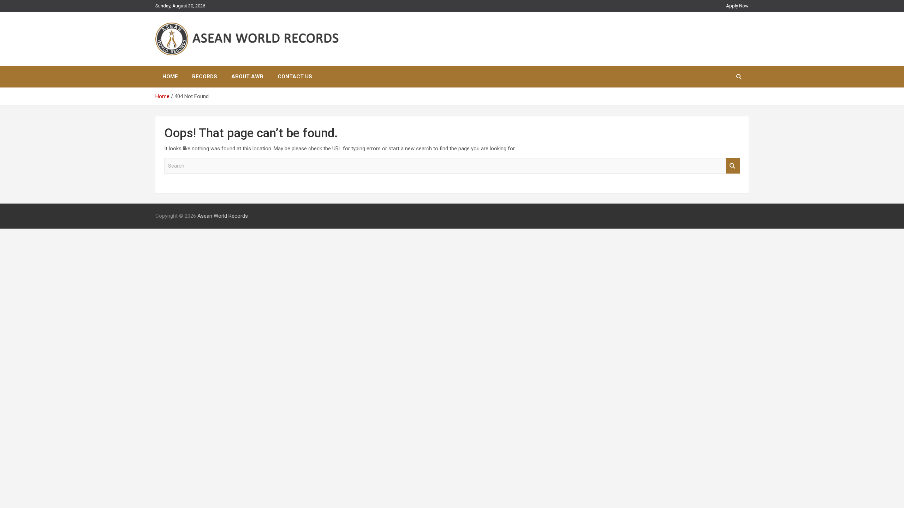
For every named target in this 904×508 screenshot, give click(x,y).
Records (204, 76)
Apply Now (737, 5)
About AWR (247, 76)
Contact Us (295, 76)
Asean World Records (222, 216)
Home (170, 76)
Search (733, 166)
